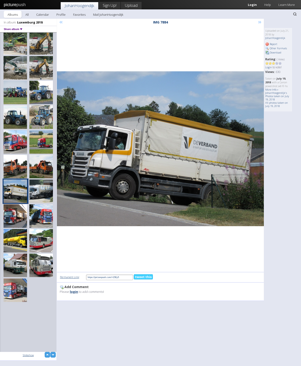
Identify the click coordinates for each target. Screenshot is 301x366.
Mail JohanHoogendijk (108, 14)
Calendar (42, 14)
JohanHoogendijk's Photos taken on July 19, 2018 (277, 96)
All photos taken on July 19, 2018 (276, 104)
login (74, 292)
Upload (131, 5)
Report (273, 44)
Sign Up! (109, 5)
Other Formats (278, 48)
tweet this (143, 277)
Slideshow (28, 355)
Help (267, 5)
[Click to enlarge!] (160, 148)
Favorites (79, 14)
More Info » (271, 89)
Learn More (286, 5)
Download (275, 52)
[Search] (295, 14)
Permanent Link (69, 277)
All (27, 14)
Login (252, 5)
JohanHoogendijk (79, 5)
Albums (13, 14)
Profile (61, 14)
